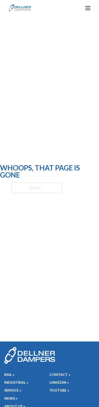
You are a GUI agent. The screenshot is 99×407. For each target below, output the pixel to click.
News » (11, 398)
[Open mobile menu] (87, 8)
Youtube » (59, 390)
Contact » (60, 374)
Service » (12, 390)
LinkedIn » (59, 382)
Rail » (9, 374)
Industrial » (16, 382)
